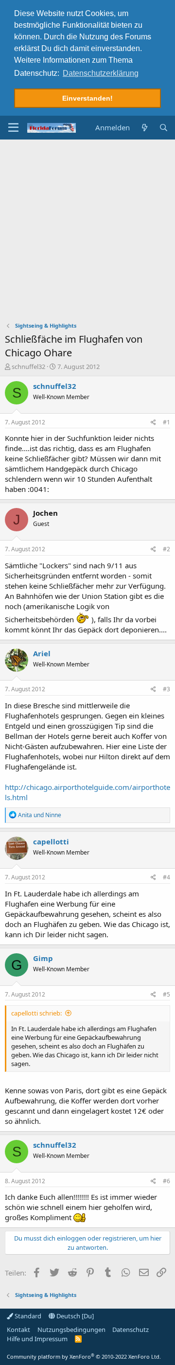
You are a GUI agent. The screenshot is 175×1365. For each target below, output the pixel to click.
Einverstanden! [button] (87, 98)
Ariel (42, 653)
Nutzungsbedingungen (71, 1329)
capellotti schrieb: (36, 1013)
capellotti (51, 841)
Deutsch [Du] (74, 1316)
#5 (166, 994)
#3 (166, 689)
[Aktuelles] (144, 128)
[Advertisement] (87, 231)
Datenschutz (130, 1329)
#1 (166, 422)
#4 (166, 877)
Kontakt (18, 1329)
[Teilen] (153, 422)
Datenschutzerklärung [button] (101, 73)
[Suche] (163, 128)
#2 (166, 549)
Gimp (43, 958)
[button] (13, 128)
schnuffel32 (28, 366)
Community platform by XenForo (84, 1356)
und (39, 815)
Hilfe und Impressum (37, 1338)
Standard (27, 1316)
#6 (166, 1181)
